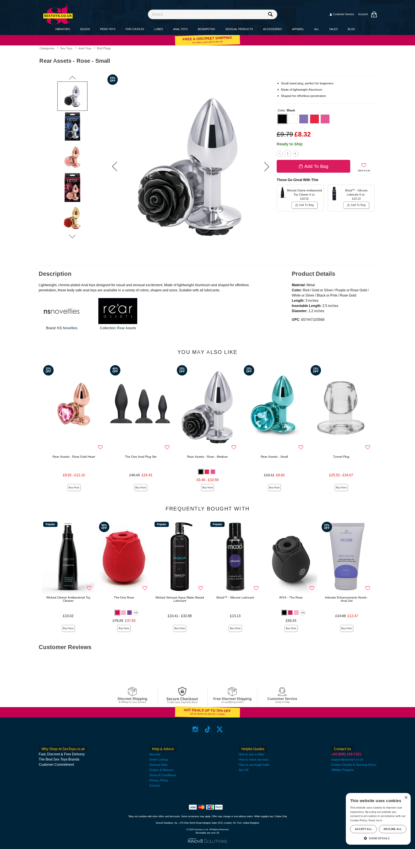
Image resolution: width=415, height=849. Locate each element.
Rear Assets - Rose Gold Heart (74, 457)
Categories (47, 48)
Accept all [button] (363, 829)
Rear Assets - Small (274, 457)
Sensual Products (239, 29)
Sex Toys (66, 48)
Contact (154, 785)
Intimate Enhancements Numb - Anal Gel (346, 599)
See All (243, 770)
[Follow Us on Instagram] (195, 729)
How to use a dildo (251, 754)
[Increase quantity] (295, 153)
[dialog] (378, 819)
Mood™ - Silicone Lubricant (235, 597)
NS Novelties (67, 328)
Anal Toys (180, 29)
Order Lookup (158, 759)
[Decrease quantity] (280, 153)
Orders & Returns (161, 770)
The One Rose (124, 597)
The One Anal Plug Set (140, 457)
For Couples (135, 29)
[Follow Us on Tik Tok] (207, 729)
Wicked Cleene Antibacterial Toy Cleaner (68, 599)
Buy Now (74, 487)
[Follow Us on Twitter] (220, 729)
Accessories (272, 29)
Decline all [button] (393, 829)
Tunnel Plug (341, 457)
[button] (114, 166)
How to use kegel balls (254, 765)
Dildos (85, 29)
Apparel (298, 29)
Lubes (158, 29)
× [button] (405, 797)
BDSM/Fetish (206, 29)
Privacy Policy (158, 780)
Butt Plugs (104, 48)
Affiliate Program (342, 770)
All (316, 29)
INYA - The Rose (291, 597)
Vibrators (62, 29)
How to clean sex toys (253, 759)
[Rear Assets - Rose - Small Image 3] (190, 166)
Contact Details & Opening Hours (353, 765)
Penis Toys (107, 29)
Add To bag (316, 166)
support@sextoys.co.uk (347, 759)
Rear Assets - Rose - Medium (207, 457)
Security (154, 754)
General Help (158, 765)
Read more (375, 820)
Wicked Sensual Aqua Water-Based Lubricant (179, 599)
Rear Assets (126, 328)
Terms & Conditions (162, 775)
